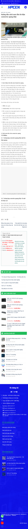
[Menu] (2, 7)
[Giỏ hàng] (25, 7)
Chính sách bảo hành (7, 439)
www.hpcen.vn (11, 412)
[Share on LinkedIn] (7, 219)
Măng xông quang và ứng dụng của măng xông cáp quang (7, 225)
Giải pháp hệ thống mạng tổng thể (14, 374)
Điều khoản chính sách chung (9, 427)
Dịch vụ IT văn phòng (6, 285)
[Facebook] (2, 526)
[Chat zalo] (2, 519)
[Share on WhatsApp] (2, 219)
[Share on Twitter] (5, 219)
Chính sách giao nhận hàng (8, 433)
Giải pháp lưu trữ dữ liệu (7, 288)
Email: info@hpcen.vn (9, 408)
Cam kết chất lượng (6, 442)
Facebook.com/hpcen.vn (10, 410)
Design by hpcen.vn (14, 514)
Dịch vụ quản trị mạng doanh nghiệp (9, 282)
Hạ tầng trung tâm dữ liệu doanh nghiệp (10, 280)
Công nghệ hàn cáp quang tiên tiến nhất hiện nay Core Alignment (20, 225)
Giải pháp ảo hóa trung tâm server (14, 369)
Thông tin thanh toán (7, 445)
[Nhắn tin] (2, 522)
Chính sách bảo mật (6, 430)
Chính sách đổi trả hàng (7, 436)
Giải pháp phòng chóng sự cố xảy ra (14, 364)
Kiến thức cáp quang (5, 12)
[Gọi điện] (2, 516)
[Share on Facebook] (3, 219)
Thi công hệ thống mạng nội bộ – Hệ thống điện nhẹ (13, 277)
